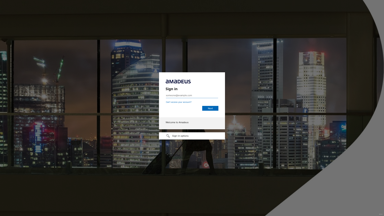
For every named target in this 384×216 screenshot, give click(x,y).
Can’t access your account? (179, 102)
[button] (192, 136)
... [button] (381, 213)
